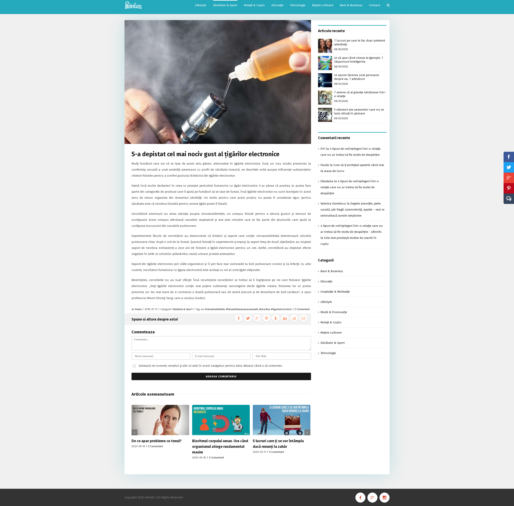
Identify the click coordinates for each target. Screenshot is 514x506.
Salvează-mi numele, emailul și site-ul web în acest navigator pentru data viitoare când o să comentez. (211, 366)
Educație (326, 281)
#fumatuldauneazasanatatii (242, 309)
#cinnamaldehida (215, 309)
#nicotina (264, 309)
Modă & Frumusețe (333, 312)
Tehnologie (328, 353)
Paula (138, 309)
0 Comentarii (302, 309)
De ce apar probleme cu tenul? (157, 441)
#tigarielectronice (281, 309)
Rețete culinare (331, 332)
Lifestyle (326, 302)
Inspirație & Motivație (335, 291)
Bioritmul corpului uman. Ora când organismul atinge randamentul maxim (220, 446)
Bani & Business (331, 271)
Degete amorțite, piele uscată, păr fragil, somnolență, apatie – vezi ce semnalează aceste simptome (352, 209)
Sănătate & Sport (182, 309)
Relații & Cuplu (330, 322)
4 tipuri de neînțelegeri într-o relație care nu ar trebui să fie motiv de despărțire (349, 187)
